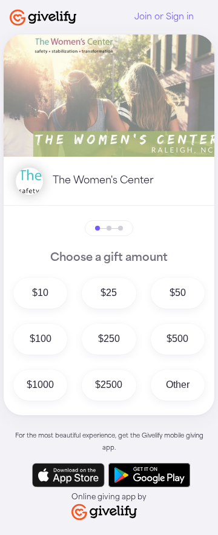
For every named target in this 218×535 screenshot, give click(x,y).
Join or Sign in (164, 17)
